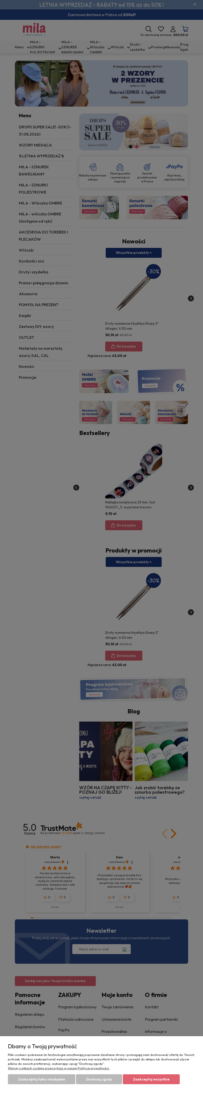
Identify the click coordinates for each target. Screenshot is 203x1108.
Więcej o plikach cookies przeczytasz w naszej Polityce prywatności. (59, 1068)
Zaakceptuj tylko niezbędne (41, 1079)
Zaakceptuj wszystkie (151, 1079)
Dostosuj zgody (99, 1079)
